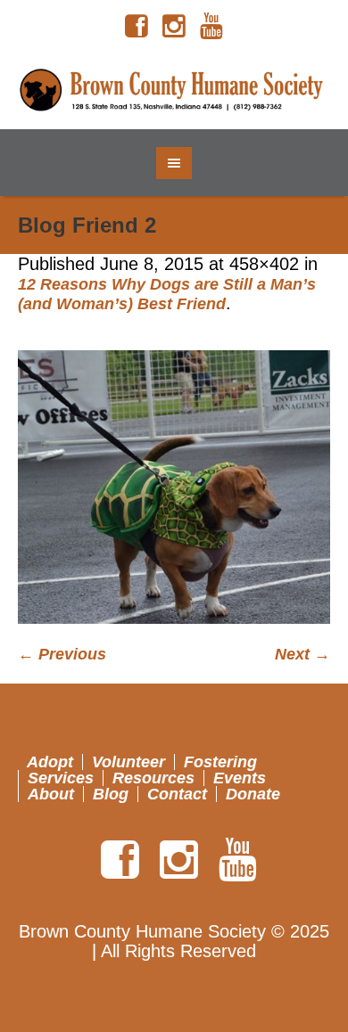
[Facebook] (136, 26)
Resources (153, 778)
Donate (253, 794)
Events (239, 778)
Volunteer (128, 762)
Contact (177, 794)
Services (61, 778)
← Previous (62, 654)
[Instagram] (174, 26)
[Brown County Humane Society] (174, 91)
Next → (302, 654)
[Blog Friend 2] (174, 487)
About (51, 794)
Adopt (50, 762)
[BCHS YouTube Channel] (211, 26)
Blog (110, 794)
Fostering (220, 762)
